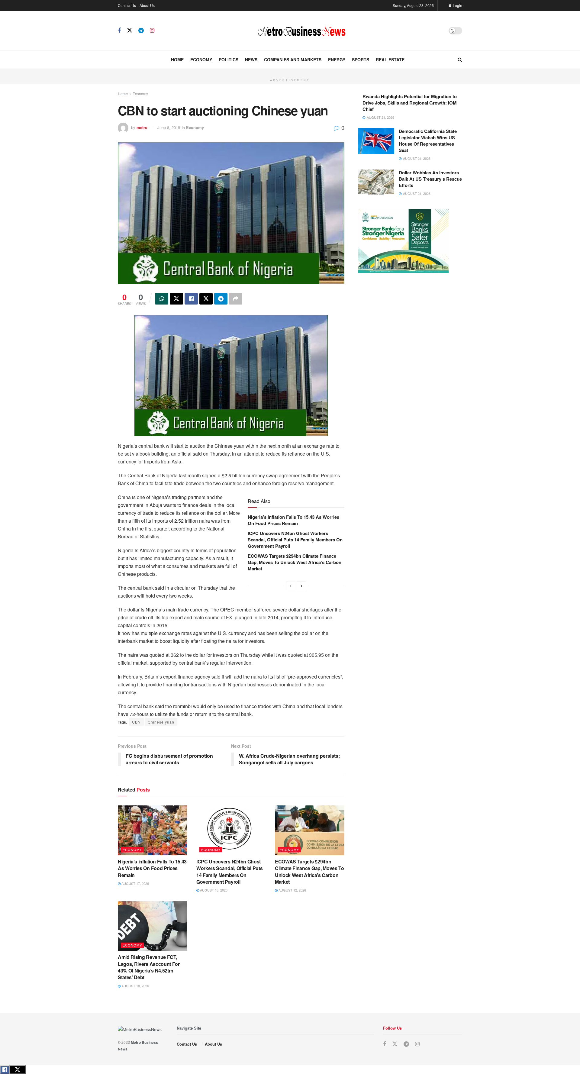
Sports (360, 59)
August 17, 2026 (135, 883)
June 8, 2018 (168, 127)
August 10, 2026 (135, 985)
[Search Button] (460, 59)
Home (177, 59)
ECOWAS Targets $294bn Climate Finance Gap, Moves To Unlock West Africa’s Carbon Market (294, 562)
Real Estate (390, 59)
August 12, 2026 (292, 890)
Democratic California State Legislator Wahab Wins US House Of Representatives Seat (428, 140)
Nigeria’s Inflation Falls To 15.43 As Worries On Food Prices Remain (293, 520)
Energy (336, 59)
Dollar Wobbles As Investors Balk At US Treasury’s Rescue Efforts (430, 179)
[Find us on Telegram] (141, 30)
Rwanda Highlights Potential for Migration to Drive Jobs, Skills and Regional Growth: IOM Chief (409, 102)
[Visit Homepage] (301, 30)
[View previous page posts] (290, 586)
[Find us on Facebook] (119, 30)
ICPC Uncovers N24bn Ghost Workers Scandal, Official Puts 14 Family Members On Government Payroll (295, 539)
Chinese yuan (161, 721)
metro (142, 127)
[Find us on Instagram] (152, 30)
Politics (228, 59)
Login (457, 5)
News (251, 59)
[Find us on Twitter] (129, 30)
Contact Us (127, 5)
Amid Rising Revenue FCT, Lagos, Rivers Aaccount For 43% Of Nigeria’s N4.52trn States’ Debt (149, 967)
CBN (136, 721)
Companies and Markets (292, 59)
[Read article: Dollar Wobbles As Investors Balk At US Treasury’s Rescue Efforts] (376, 182)
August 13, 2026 (213, 890)
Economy (201, 59)
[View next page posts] (301, 586)
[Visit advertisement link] (290, 72)
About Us (147, 5)
